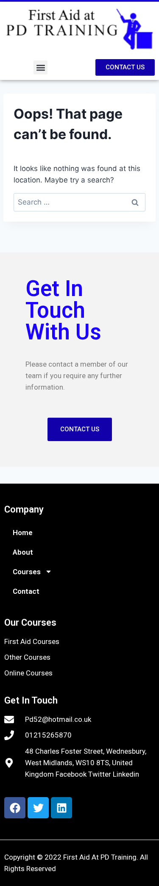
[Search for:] (79, 202)
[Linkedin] (61, 807)
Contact (26, 591)
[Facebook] (14, 807)
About (23, 552)
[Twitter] (38, 807)
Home (23, 532)
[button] (40, 67)
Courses (27, 571)
